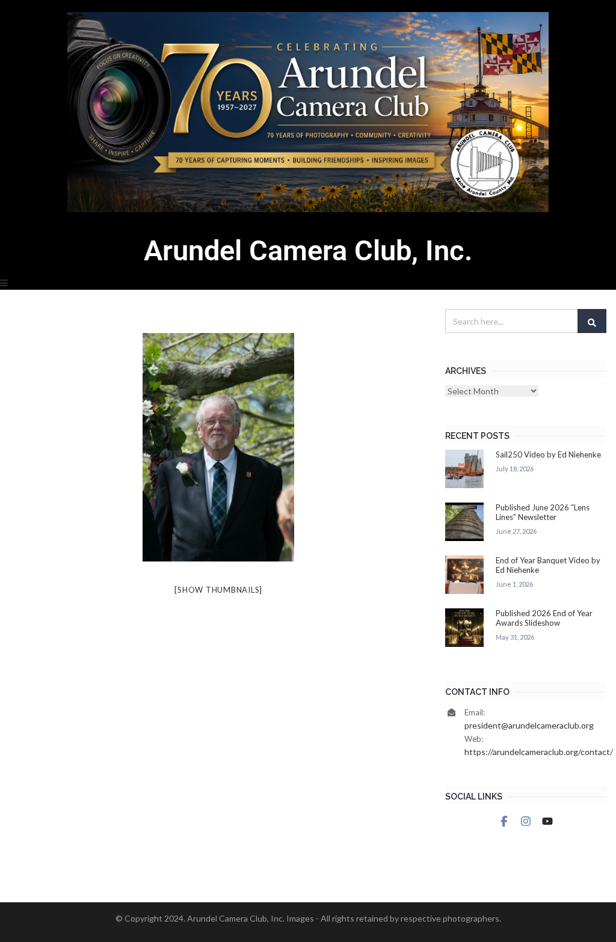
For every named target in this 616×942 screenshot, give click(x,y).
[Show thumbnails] (218, 590)
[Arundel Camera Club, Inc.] (308, 112)
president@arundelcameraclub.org (529, 725)
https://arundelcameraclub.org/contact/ (538, 752)
